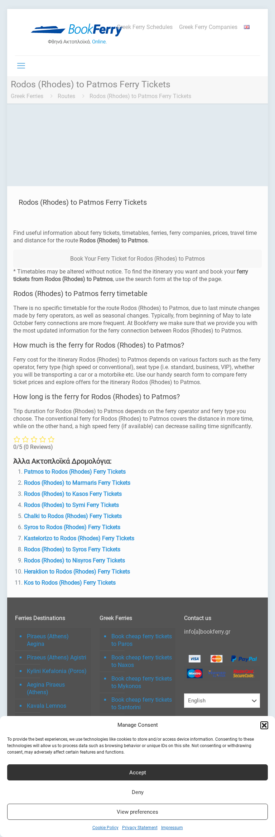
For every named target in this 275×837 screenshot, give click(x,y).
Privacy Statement (140, 827)
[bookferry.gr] (79, 32)
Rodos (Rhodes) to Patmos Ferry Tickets (140, 96)
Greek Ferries (27, 96)
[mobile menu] (21, 66)
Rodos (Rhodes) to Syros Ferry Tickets (72, 549)
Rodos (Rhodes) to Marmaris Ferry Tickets (77, 482)
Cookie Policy (105, 827)
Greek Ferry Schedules (145, 27)
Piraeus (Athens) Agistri (56, 657)
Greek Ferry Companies (208, 27)
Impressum (172, 827)
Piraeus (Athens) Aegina (48, 640)
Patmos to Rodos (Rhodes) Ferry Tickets (75, 471)
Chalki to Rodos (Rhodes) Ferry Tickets (73, 516)
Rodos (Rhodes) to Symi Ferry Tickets (71, 505)
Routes (66, 96)
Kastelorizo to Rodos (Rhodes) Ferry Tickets (79, 538)
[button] (264, 725)
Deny (138, 792)
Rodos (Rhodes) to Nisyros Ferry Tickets (74, 560)
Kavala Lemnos (46, 705)
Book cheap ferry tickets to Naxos (141, 661)
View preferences (137, 812)
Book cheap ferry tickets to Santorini (141, 703)
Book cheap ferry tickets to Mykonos (141, 682)
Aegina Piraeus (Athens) (46, 688)
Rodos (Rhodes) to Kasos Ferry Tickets (73, 493)
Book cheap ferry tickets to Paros (141, 640)
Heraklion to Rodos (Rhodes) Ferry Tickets (77, 571)
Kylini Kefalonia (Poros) (57, 671)
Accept (137, 772)
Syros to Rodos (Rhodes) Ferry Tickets (72, 527)
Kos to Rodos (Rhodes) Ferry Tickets (70, 582)
